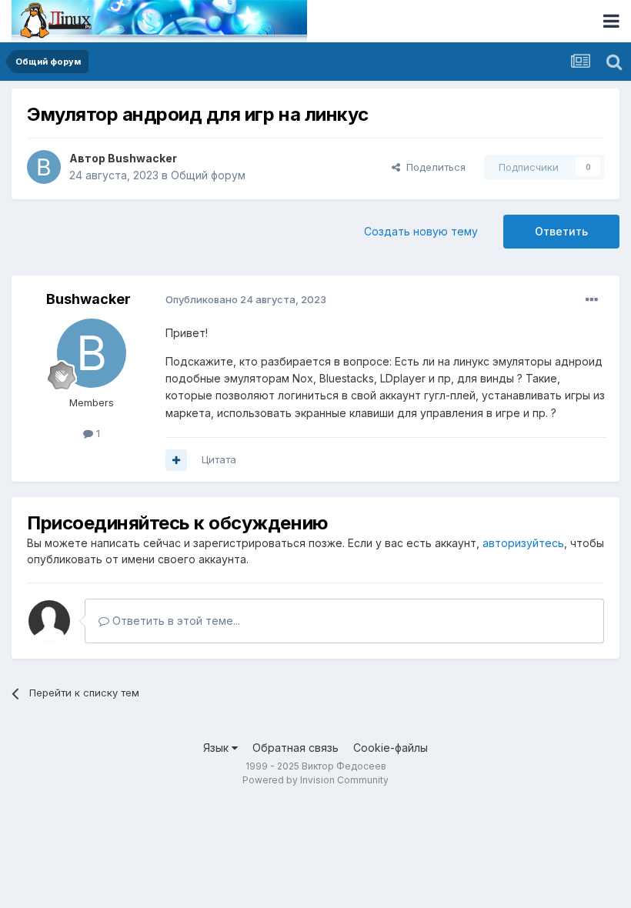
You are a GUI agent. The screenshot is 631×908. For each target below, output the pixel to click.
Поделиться (433, 167)
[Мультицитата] (176, 460)
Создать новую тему (421, 231)
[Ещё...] (591, 300)
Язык (217, 747)
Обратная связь (295, 747)
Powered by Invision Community (315, 780)
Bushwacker (142, 158)
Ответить (561, 231)
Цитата (219, 459)
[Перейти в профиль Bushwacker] (44, 167)
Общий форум (208, 175)
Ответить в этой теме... (174, 620)
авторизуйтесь (523, 542)
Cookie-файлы (390, 747)
